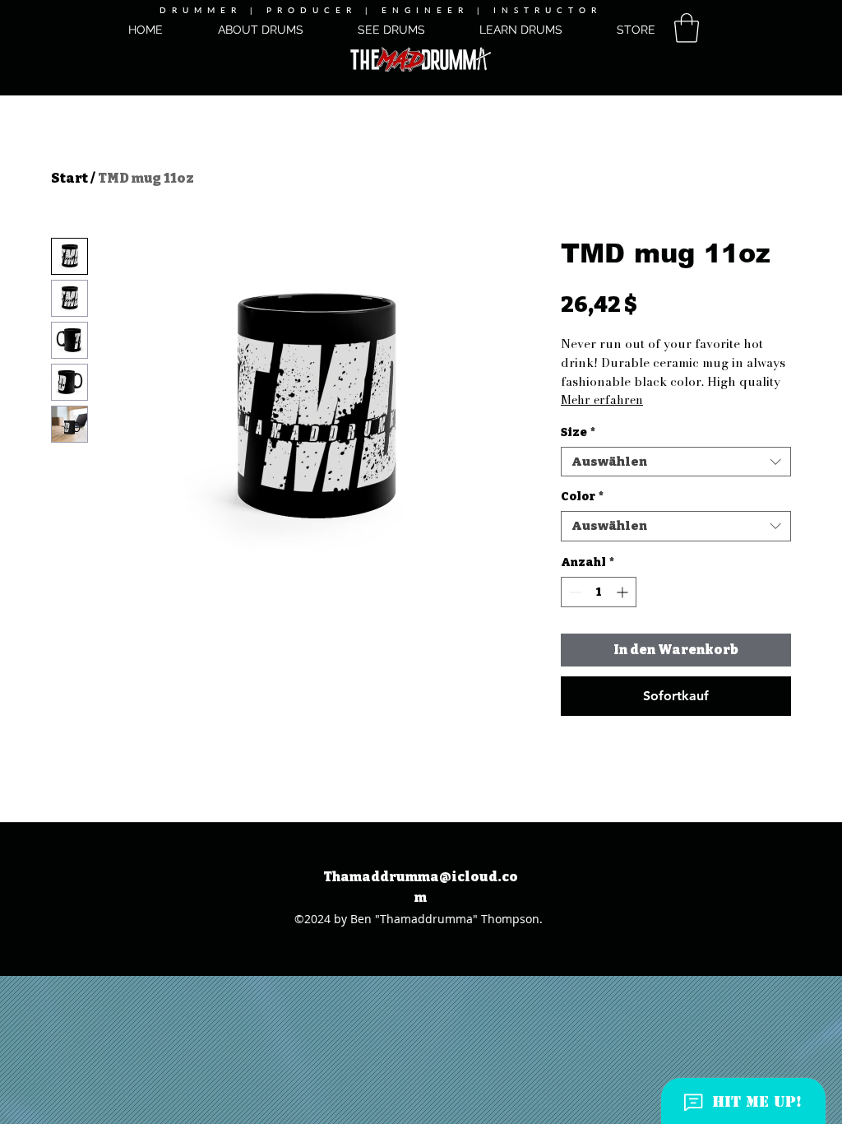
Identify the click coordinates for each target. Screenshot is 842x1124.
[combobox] (676, 462)
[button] (686, 28)
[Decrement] (573, 592)
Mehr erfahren (602, 400)
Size (578, 432)
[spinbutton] (598, 592)
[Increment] (623, 592)
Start (69, 178)
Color (582, 497)
